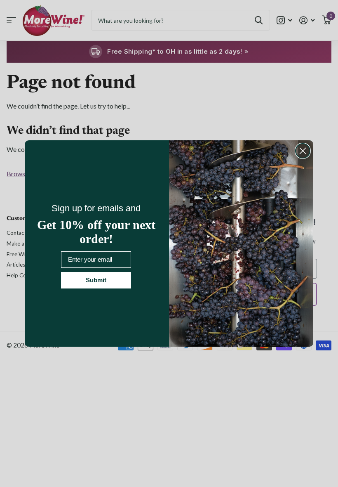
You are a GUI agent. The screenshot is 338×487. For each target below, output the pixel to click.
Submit (96, 280)
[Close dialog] (303, 151)
